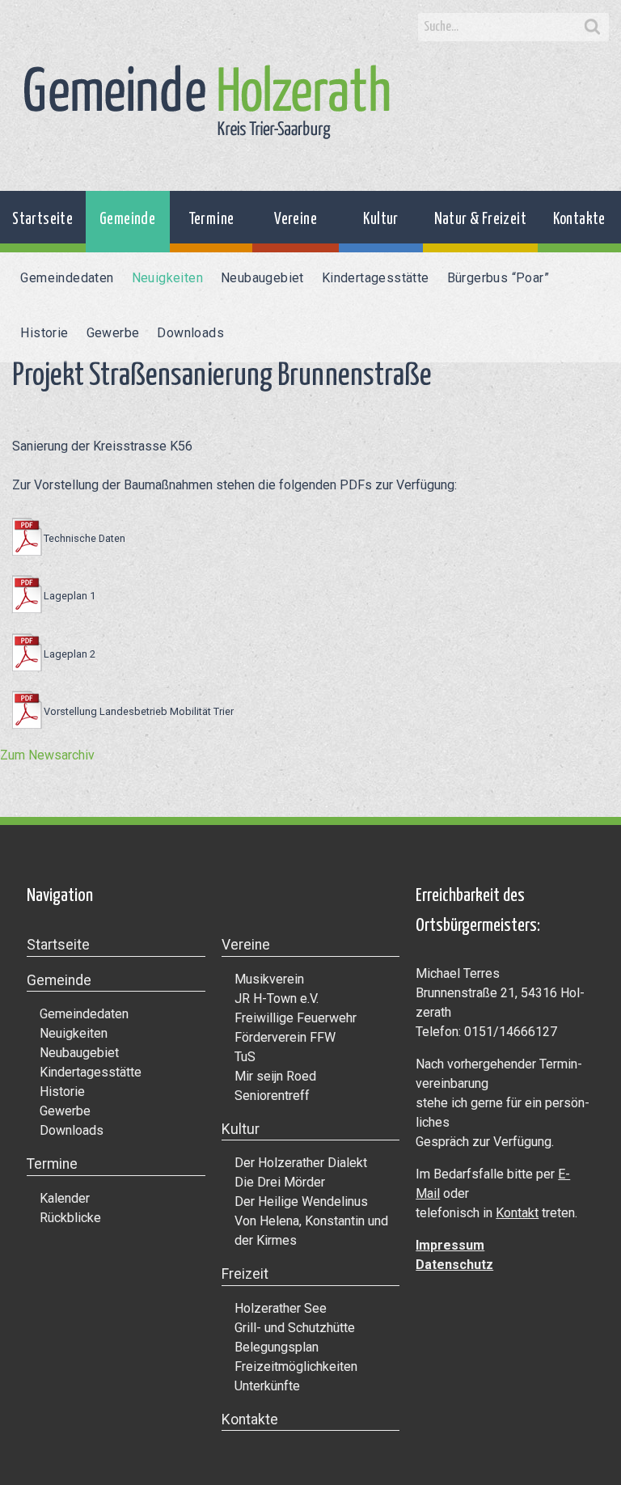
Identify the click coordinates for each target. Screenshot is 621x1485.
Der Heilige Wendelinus (301, 1201)
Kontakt (517, 1213)
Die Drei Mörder (279, 1182)
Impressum (450, 1245)
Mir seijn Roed (275, 1076)
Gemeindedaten (66, 278)
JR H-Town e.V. (276, 998)
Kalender (65, 1198)
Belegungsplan (276, 1347)
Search (593, 27)
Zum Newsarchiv (47, 755)
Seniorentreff (272, 1095)
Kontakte (579, 219)
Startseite (42, 219)
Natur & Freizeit (480, 219)
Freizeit (245, 1274)
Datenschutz (454, 1264)
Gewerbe (113, 333)
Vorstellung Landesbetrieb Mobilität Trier (138, 711)
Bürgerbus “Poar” (498, 278)
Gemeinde (127, 219)
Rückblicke (70, 1217)
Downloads (190, 333)
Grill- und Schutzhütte (294, 1327)
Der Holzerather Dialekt (300, 1162)
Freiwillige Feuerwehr (295, 1018)
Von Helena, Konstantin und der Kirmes (311, 1230)
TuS (245, 1056)
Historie (44, 333)
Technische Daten (84, 538)
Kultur (380, 219)
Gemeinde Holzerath (207, 102)
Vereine (295, 219)
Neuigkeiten (167, 278)
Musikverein (269, 979)
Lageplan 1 (69, 596)
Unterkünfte (267, 1386)
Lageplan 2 (69, 654)
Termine (211, 219)
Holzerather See (280, 1308)
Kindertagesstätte (375, 278)
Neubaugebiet (262, 278)
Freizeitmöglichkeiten (295, 1366)
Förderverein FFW (285, 1037)
